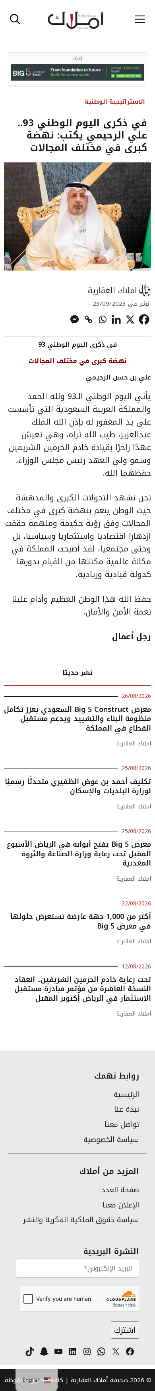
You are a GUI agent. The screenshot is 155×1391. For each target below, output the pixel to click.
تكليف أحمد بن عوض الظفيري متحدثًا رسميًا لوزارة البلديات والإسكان (78, 786)
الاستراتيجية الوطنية (115, 102)
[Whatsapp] (102, 319)
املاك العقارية (112, 290)
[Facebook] (144, 319)
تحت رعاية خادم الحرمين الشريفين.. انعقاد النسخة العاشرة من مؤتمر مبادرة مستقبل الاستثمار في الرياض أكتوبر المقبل (82, 989)
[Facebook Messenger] (74, 319)
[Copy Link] (88, 319)
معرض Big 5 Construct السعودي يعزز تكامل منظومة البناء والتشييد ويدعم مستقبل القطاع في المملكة (77, 719)
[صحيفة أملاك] (75, 20)
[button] (15, 20)
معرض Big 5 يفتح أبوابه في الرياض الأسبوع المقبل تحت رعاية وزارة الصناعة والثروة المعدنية (79, 854)
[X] (130, 319)
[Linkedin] (116, 319)
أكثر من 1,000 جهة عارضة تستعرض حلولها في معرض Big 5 (80, 921)
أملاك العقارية (133, 806)
